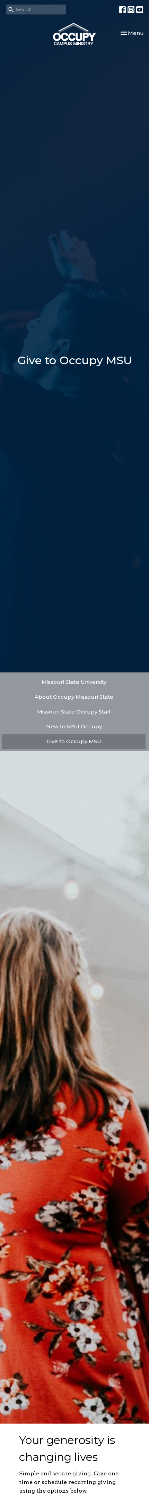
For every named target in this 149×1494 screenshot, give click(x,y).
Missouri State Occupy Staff (74, 711)
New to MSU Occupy (74, 726)
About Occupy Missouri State (74, 696)
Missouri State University (74, 682)
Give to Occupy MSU (74, 741)
